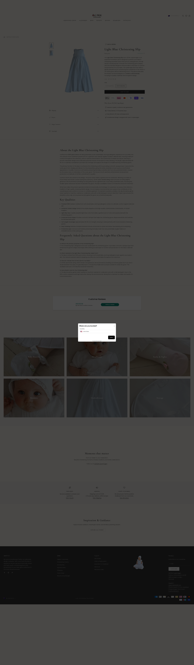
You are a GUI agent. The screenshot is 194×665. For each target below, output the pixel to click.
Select (111, 337)
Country (82, 329)
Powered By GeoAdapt (97, 341)
